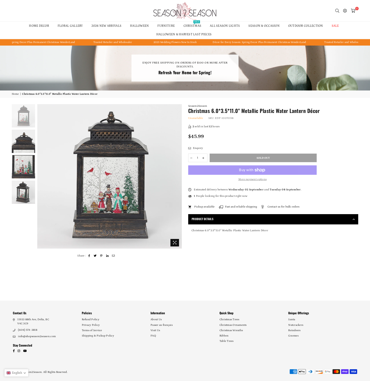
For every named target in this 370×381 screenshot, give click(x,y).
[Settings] (345, 10)
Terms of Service (92, 330)
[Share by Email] (113, 256)
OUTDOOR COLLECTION (305, 26)
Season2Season (197, 106)
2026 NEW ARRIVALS (106, 26)
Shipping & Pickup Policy (98, 335)
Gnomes (293, 335)
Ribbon (224, 335)
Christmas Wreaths (231, 330)
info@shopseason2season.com (37, 336)
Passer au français (162, 325)
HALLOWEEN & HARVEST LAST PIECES (184, 34)
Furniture (166, 26)
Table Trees (226, 341)
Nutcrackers (295, 325)
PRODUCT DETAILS (202, 219)
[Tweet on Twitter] (95, 256)
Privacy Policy (91, 325)
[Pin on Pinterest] (101, 256)
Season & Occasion (263, 26)
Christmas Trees (229, 319)
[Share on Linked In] (107, 256)
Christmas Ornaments (233, 325)
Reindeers (294, 330)
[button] (16, 373)
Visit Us (155, 330)
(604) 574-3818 (27, 330)
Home (15, 94)
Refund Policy (90, 319)
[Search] (337, 10)
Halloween (139, 26)
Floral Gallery (70, 26)
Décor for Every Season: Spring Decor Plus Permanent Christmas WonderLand (241, 42)
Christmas (192, 25)
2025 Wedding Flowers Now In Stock (156, 42)
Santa (291, 319)
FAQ (153, 335)
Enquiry (197, 148)
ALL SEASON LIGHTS (225, 26)
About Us (156, 319)
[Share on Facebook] (89, 256)
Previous (41, 176)
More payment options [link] (252, 179)
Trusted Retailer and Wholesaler (94, 42)
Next (178, 176)
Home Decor (39, 26)
